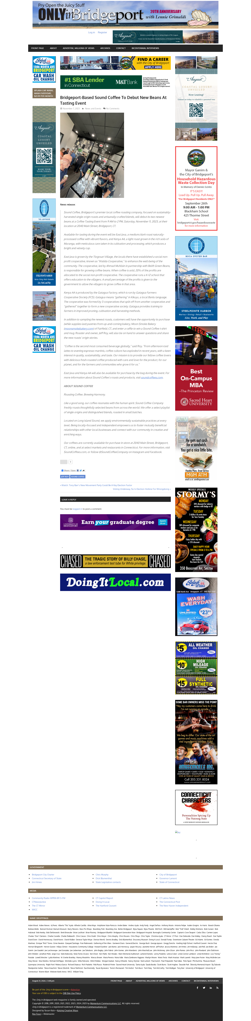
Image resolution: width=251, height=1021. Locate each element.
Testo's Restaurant (117, 968)
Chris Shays (135, 936)
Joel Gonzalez (64, 950)
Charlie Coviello (54, 936)
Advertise (75, 989)
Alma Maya (91, 925)
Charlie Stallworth (68, 936)
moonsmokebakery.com (78, 328)
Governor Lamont (168, 878)
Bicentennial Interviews (145, 48)
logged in (77, 509)
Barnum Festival (46, 929)
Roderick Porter (109, 965)
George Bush (144, 943)
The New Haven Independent (173, 905)
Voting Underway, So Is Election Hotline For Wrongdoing (141, 489)
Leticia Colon (172, 954)
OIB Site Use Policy (72, 993)
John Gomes (119, 950)
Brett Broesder (66, 932)
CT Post (175, 936)
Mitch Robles (95, 961)
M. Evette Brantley (68, 957)
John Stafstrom (213, 950)
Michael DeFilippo (57, 961)
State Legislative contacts (108, 882)
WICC (34, 909)
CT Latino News (167, 898)
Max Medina (44, 961)
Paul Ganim (155, 961)
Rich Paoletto (87, 965)
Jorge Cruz (56, 954)
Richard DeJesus (74, 965)
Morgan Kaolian (108, 961)
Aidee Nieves (44, 925)
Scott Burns (161, 965)
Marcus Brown (96, 957)
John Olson (170, 950)
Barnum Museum (60, 929)
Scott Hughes (172, 965)
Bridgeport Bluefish (105, 932)
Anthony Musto (168, 925)
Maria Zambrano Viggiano (134, 957)
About (53, 48)
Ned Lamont (145, 961)
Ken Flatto (103, 954)
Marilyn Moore (151, 957)
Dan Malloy (195, 936)
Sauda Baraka (151, 965)
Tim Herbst (129, 968)
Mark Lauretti (185, 957)
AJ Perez (54, 925)
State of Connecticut (169, 882)
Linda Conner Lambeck (187, 954)
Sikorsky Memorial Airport (200, 965)
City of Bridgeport (168, 874)
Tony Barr (180, 968)
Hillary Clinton (62, 947)
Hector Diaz (212, 943)
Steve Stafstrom (76, 968)
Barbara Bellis (33, 929)
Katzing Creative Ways (67, 1010)
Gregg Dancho (169, 943)
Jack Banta (112, 947)
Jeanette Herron (149, 947)
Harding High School (184, 943)
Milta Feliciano (83, 961)
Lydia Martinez (54, 957)
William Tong (78, 972)
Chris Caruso (81, 936)
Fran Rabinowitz (86, 943)
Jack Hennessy (123, 947)
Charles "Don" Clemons (37, 936)
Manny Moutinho (83, 957)
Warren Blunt (44, 972)
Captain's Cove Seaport (186, 932)
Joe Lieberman (75, 950)
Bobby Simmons (196, 929)
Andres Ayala (133, 925)
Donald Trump (166, 940)
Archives (105, 48)
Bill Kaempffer (169, 929)
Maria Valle (119, 957)
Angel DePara (155, 925)
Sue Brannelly (89, 968)
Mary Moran (33, 961)
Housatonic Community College (81, 947)
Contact (121, 48)
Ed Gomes (208, 940)
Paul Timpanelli (167, 961)
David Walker (69, 940)
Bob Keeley (40, 932)
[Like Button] (63, 462)
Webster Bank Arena (58, 972)
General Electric (132, 943)
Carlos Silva (201, 932)
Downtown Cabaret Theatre (183, 940)
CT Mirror (167, 936)
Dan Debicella (184, 936)
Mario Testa (162, 957)
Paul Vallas (178, 961)
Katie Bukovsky (67, 954)
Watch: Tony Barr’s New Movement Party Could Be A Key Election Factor (96, 485)
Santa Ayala (140, 965)
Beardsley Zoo (111, 929)
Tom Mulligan (171, 968)
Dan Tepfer (217, 936)
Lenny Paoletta (160, 954)
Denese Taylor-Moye (84, 940)
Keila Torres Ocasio (81, 954)
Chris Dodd (91, 936)
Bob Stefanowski (53, 932)
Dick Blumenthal (104, 878)
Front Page (37, 48)
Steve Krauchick (50, 968)
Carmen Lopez (212, 932)
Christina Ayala (157, 936)
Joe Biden (210, 947)
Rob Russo (97, 965)
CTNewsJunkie (39, 902)
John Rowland (200, 950)
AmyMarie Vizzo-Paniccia (106, 925)
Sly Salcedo (215, 965)
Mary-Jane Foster (198, 957)
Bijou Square (138, 929)
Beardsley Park (99, 929)
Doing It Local (102, 902)
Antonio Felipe (180, 925)
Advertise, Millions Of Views (78, 48)
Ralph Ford (50, 965)
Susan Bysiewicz (102, 968)
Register (102, 32)
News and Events (93, 108)
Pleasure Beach (209, 961)
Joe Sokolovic (88, 950)
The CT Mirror (38, 905)
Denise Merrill (99, 940)
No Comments (112, 108)
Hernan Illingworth (35, 947)
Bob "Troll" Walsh (182, 929)
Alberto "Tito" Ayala (65, 925)
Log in (91, 32)
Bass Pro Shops (86, 929)
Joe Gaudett (39, 950)
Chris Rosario (124, 936)
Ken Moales (112, 954)
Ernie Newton (58, 943)
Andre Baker (122, 925)
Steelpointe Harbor (35, 968)
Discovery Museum (140, 940)
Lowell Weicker (41, 957)
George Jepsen (156, 943)
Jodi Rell (202, 947)
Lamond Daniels (146, 954)
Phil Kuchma (197, 961)
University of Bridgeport (195, 968)
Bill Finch (158, 929)
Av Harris (203, 925)
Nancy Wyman (134, 961)
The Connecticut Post (169, 902)
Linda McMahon (203, 954)
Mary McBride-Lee (213, 957)
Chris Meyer (101, 936)
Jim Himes (37, 882)
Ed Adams (199, 940)
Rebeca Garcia (61, 965)
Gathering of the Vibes (102, 943)
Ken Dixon (94, 954)
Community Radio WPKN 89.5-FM (48, 898)
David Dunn (32, 940)
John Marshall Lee (145, 950)
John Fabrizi (108, 950)
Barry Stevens (73, 929)
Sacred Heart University (125, 965)
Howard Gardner (100, 947)
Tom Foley (148, 968)
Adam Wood (33, 925)
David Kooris (58, 940)
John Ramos (180, 950)
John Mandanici (131, 950)
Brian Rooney (91, 932)
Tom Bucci (139, 968)
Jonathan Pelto (45, 954)
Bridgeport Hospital (144, 932)
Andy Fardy (144, 925)
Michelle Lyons (71, 961)
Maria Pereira (108, 957)
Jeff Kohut (160, 947)
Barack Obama (214, 925)
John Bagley (98, 950)
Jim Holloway (193, 947)
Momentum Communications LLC (105, 1003)
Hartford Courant (200, 943)
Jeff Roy (65, 477)
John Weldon (33, 954)
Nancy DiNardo (121, 961)
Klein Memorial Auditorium (129, 954)
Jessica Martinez (171, 947)
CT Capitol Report (104, 898)
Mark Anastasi (173, 957)
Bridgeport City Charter (43, 874)
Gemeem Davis (119, 943)
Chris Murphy (102, 874)
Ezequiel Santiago (72, 943)
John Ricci (190, 950)
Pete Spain (187, 961)
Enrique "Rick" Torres (44, 943)
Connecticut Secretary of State (46, 878)
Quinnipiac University (36, 965)
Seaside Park (184, 965)
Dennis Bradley (112, 940)
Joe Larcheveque (51, 950)
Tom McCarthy (158, 968)
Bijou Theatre (149, 929)
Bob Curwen (209, 929)
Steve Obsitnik (63, 968)
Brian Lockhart (79, 932)
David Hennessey (45, 940)
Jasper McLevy (135, 947)
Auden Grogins (193, 925)
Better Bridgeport (125, 929)
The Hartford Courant (106, 905)
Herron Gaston (49, 947)
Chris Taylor (145, 936)
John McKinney (159, 950)
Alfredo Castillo (80, 925)
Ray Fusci (36, 1014)
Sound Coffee (77, 477)
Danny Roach (206, 936)
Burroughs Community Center (164, 932)
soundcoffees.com (152, 377)
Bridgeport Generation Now (124, 932)
